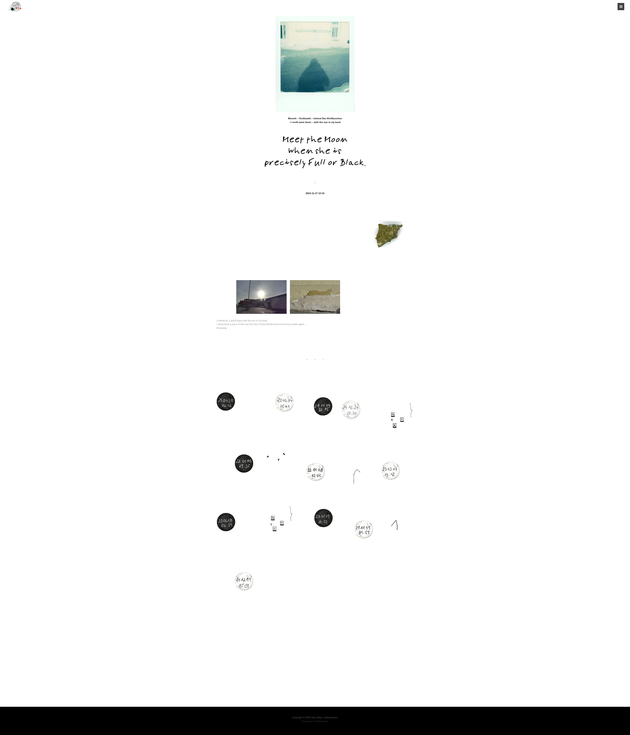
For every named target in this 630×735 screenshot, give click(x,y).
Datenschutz (321, 721)
